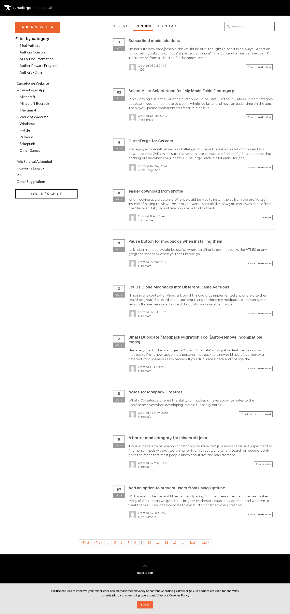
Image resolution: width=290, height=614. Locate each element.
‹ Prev (98, 542)
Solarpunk (27, 143)
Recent (120, 26)
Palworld (26, 137)
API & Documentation (36, 59)
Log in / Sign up (25, 191)
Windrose (27, 123)
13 (175, 542)
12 (166, 542)
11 (158, 542)
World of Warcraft (34, 117)
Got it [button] (145, 605)
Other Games (30, 150)
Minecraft (27, 97)
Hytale (25, 130)
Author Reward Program (38, 65)
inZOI (21, 175)
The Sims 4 (28, 110)
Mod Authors (29, 45)
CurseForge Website (33, 83)
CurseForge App (32, 90)
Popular (167, 26)
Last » (205, 542)
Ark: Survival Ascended (34, 161)
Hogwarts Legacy (30, 168)
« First (85, 542)
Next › (193, 542)
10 (149, 542)
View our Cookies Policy (172, 595)
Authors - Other (32, 72)
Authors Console (32, 52)
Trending (143, 26)
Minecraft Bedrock (34, 103)
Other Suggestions (31, 181)
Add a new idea (38, 27)
